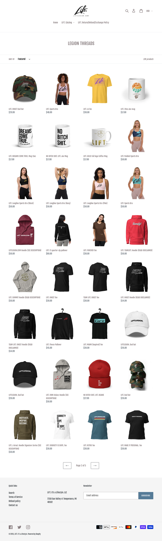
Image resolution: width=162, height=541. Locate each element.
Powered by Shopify (34, 534)
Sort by (12, 59)
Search (11, 493)
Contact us (13, 505)
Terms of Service (15, 497)
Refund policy (14, 501)
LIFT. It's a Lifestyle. (21, 534)
